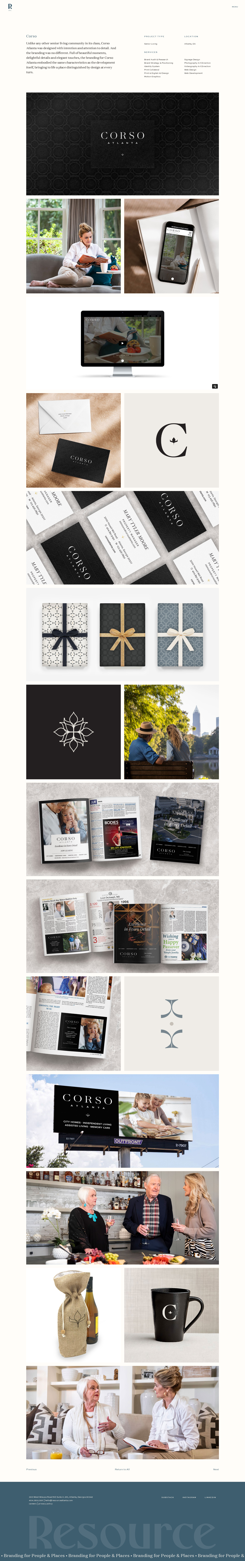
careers (33, 1504)
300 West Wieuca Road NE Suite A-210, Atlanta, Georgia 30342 (61, 1497)
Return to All (122, 1469)
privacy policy (45, 1504)
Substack (167, 1497)
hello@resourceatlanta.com (59, 1501)
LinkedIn (210, 1497)
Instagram (189, 1497)
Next (216, 1469)
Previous (31, 1469)
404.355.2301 (36, 1501)
